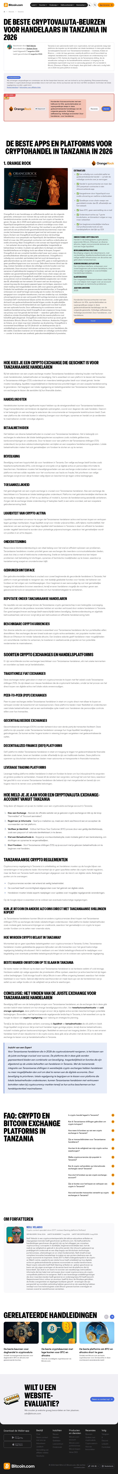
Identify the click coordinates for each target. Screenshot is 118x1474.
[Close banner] (74, 711)
